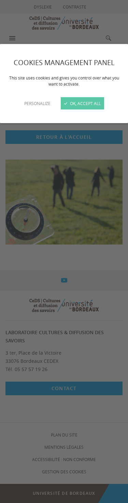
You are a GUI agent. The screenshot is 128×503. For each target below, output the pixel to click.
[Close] (64, 251)
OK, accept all (85, 103)
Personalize (37, 103)
